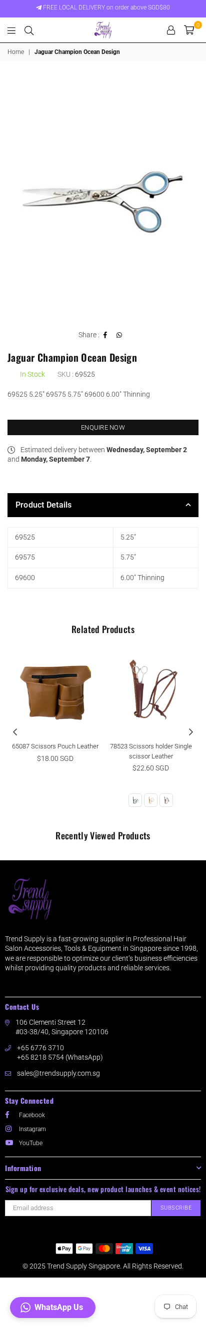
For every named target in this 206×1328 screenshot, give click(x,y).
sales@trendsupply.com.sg (58, 1073)
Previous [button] (15, 732)
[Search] (29, 29)
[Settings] (171, 29)
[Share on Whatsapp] (119, 335)
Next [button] (191, 732)
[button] (53, 1307)
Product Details (44, 505)
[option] (103, 198)
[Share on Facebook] (105, 335)
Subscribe (176, 1208)
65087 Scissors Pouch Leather (55, 746)
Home (16, 51)
